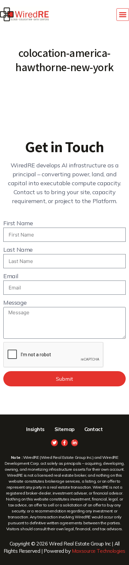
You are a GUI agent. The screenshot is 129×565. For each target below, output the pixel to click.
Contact (93, 429)
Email (11, 276)
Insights (35, 429)
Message (15, 302)
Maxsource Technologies (98, 551)
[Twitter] (54, 442)
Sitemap (64, 429)
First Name (18, 223)
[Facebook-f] (64, 442)
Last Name (18, 249)
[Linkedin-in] (74, 442)
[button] (122, 14)
